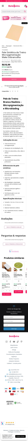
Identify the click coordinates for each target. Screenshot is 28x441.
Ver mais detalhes (7, 75)
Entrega (14, 349)
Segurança (14, 356)
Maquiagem (9, 46)
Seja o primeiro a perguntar (14, 244)
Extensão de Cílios (17, 46)
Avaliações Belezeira (14, 361)
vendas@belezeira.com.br (15, 374)
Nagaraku (4, 273)
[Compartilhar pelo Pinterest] (18, 91)
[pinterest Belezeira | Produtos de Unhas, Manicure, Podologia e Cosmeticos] (21, 341)
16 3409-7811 (15, 372)
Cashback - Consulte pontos (14, 363)
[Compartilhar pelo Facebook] (13, 91)
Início (3, 46)
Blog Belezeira (14, 345)
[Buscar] (24, 11)
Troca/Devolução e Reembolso (14, 354)
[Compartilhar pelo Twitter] (15, 91)
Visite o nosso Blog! (15, 382)
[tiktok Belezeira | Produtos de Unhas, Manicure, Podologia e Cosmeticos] (17, 341)
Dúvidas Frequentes (14, 359)
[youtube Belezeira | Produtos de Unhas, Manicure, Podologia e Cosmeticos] (14, 341)
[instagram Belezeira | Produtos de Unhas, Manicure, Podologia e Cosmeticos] (6, 341)
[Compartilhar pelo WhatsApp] (10, 91)
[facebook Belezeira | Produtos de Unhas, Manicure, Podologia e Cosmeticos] (10, 341)
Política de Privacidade (14, 352)
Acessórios (4, 47)
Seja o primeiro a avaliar (14, 227)
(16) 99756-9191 (15, 370)
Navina (15, 273)
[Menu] (3, 6)
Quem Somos (14, 347)
